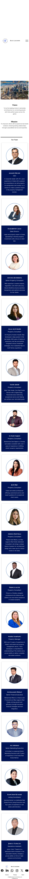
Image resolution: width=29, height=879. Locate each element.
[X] (22, 870)
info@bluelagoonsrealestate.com (15, 877)
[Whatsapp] (12, 870)
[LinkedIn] (7, 870)
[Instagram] (17, 870)
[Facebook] (2, 870)
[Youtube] (27, 870)
